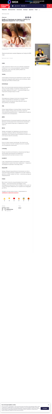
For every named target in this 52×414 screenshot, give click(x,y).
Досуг (19, 207)
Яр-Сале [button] (23, 5)
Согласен (45, 408)
